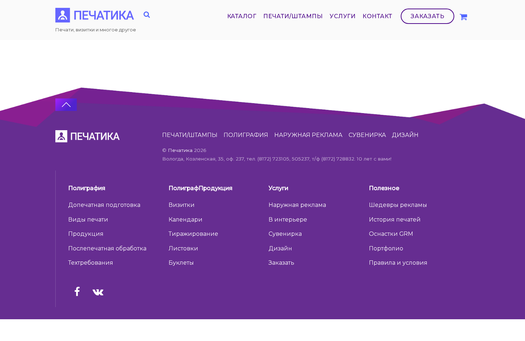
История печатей (395, 219)
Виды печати (88, 219)
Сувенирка (285, 233)
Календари (185, 219)
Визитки (182, 205)
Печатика (180, 150)
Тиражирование (193, 233)
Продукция (86, 233)
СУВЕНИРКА (367, 135)
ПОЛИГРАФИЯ (246, 135)
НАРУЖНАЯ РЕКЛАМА (308, 135)
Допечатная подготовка (104, 205)
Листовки (183, 248)
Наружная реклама (297, 205)
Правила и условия (398, 262)
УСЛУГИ (342, 16)
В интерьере (288, 219)
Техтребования (90, 262)
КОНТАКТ (377, 16)
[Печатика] (94, 18)
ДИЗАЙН (405, 135)
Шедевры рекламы (398, 205)
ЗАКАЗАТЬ (428, 16)
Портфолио (386, 248)
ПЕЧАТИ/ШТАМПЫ (292, 16)
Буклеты (181, 262)
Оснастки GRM (391, 233)
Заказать (281, 262)
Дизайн (280, 248)
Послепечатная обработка (107, 248)
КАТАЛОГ (241, 16)
